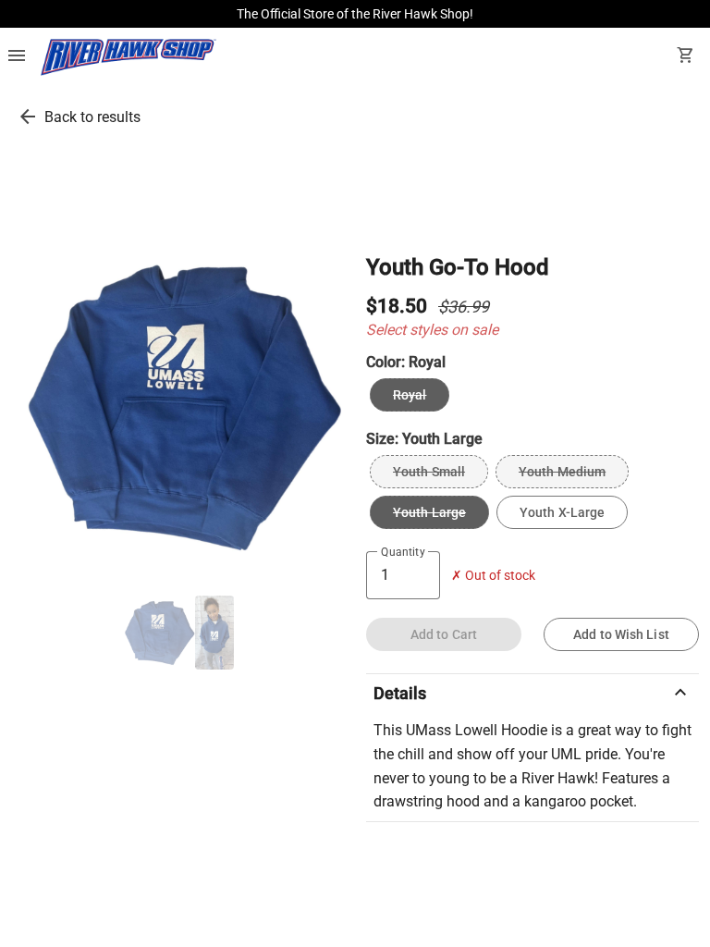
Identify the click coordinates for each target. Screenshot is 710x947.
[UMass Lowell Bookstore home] (128, 57)
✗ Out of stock (493, 576)
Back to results (92, 117)
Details (532, 693)
